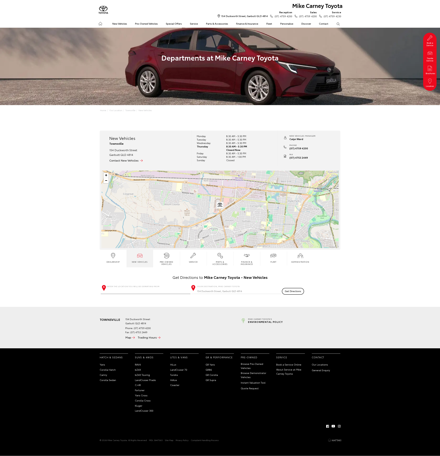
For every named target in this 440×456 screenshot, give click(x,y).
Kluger (138, 405)
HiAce (173, 380)
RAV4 (138, 364)
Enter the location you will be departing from (133, 286)
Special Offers (174, 23)
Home (100, 23)
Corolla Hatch (108, 369)
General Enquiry (321, 370)
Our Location (115, 110)
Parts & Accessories (217, 23)
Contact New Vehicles (124, 160)
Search (338, 24)
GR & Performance (219, 357)
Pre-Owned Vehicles (146, 23)
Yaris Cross (141, 395)
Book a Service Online (288, 364)
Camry (103, 375)
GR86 (209, 369)
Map (128, 337)
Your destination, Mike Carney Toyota (218, 286)
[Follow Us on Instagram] (339, 426)
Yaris (102, 364)
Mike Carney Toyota (317, 5)
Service (194, 23)
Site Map (169, 440)
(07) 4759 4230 (332, 14)
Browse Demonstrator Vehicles (253, 375)
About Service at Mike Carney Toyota (288, 371)
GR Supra (211, 380)
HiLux (173, 364)
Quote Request (250, 388)
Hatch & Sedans (111, 357)
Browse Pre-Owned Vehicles (252, 366)
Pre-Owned (249, 357)
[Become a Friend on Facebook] (327, 426)
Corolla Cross (143, 400)
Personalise (286, 23)
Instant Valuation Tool (253, 382)
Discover (306, 23)
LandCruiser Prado (145, 380)
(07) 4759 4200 (283, 14)
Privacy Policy (182, 440)
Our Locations (320, 364)
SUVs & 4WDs (144, 357)
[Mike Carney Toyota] (103, 10)
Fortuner (140, 390)
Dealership (113, 261)
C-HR (138, 385)
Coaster (174, 385)
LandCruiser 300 (144, 410)
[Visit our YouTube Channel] (333, 426)
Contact (323, 23)
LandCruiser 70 (178, 369)
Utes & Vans (179, 357)
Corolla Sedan (108, 380)
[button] (220, 205)
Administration (300, 261)
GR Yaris (210, 364)
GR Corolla (212, 375)
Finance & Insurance (247, 23)
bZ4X (138, 369)
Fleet (269, 23)
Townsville (130, 110)
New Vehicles (119, 23)
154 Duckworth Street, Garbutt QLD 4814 (244, 16)
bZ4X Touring (142, 375)
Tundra (174, 375)
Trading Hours (147, 337)
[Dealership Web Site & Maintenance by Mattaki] (334, 440)
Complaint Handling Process (205, 440)
